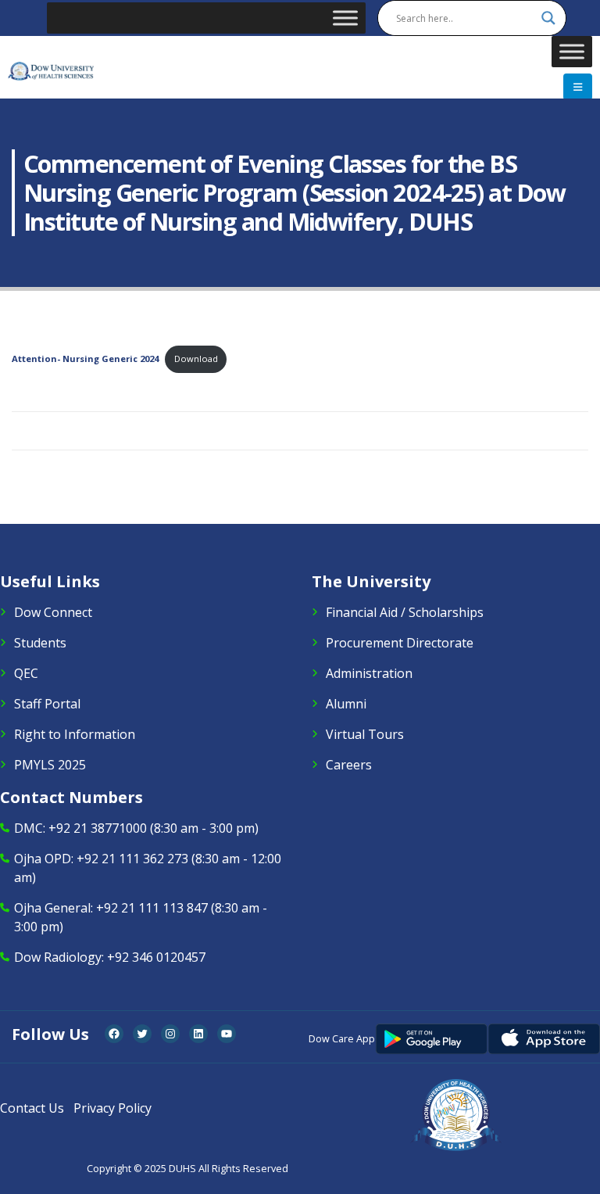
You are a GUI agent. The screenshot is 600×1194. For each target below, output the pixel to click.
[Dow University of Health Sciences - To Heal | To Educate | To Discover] (51, 71)
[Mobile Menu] (577, 87)
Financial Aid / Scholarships (405, 612)
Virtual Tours (365, 734)
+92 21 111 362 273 (132, 858)
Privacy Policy (112, 1108)
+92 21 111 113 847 (152, 907)
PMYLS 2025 (50, 764)
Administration (369, 673)
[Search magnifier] (548, 18)
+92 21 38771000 (97, 828)
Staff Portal (47, 703)
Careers (349, 764)
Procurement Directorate (399, 642)
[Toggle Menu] (345, 17)
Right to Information (74, 734)
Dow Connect (53, 612)
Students (40, 642)
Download (196, 358)
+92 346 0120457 (156, 957)
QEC (26, 673)
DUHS (182, 1168)
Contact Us (32, 1108)
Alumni (346, 703)
